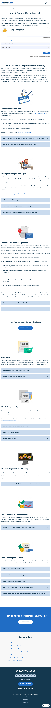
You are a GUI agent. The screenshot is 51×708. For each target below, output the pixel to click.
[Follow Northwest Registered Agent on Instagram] (28, 675)
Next (46, 52)
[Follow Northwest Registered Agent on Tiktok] (31, 675)
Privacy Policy (25, 699)
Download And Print (46, 37)
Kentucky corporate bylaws (9, 420)
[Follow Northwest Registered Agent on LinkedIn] (22, 675)
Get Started (23, 328)
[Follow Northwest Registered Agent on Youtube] (16, 675)
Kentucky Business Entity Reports (16, 646)
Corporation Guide (9, 8)
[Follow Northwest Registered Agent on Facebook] (25, 675)
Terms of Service (25, 702)
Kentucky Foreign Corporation (15, 654)
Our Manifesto (25, 696)
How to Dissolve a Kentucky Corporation (18, 657)
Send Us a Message (25, 684)
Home (2, 8)
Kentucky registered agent (20, 177)
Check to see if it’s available (24, 132)
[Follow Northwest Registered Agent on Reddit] (34, 675)
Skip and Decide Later (44, 56)
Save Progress (34, 56)
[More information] (11, 40)
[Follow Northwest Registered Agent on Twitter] (19, 675)
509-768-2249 (25, 688)
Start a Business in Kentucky (15, 660)
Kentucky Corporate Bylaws (15, 649)
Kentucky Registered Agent (15, 643)
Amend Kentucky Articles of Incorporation (18, 652)
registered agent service (19, 194)
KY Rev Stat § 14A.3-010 (39, 113)
